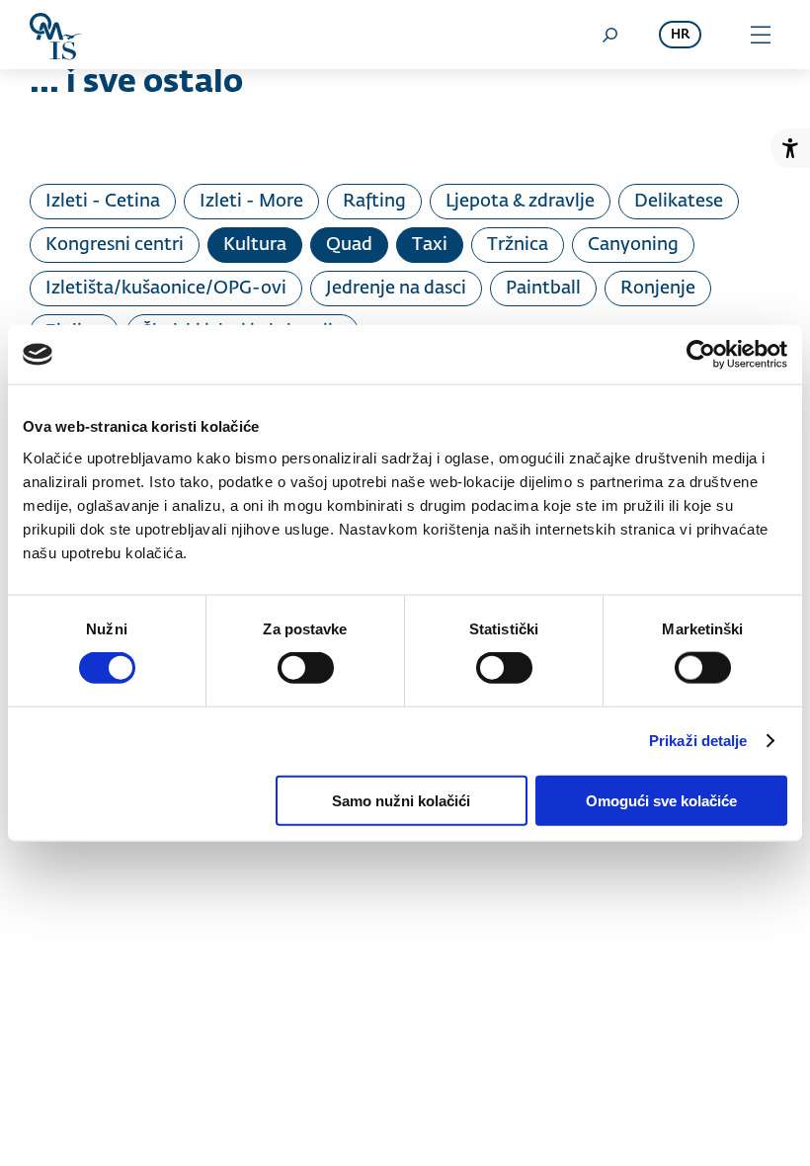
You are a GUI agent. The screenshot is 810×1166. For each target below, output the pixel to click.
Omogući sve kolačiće (661, 799)
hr (680, 35)
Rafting (374, 201)
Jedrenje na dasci (396, 288)
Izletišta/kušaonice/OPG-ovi (165, 288)
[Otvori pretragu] (609, 34)
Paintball (543, 288)
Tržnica (517, 245)
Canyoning (633, 245)
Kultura (254, 245)
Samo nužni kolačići (401, 799)
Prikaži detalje (698, 740)
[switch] (306, 668)
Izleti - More (251, 201)
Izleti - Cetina (102, 201)
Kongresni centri (114, 245)
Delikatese (678, 201)
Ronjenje (657, 288)
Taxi (429, 245)
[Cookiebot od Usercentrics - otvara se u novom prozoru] (700, 355)
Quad (349, 245)
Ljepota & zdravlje (520, 201)
